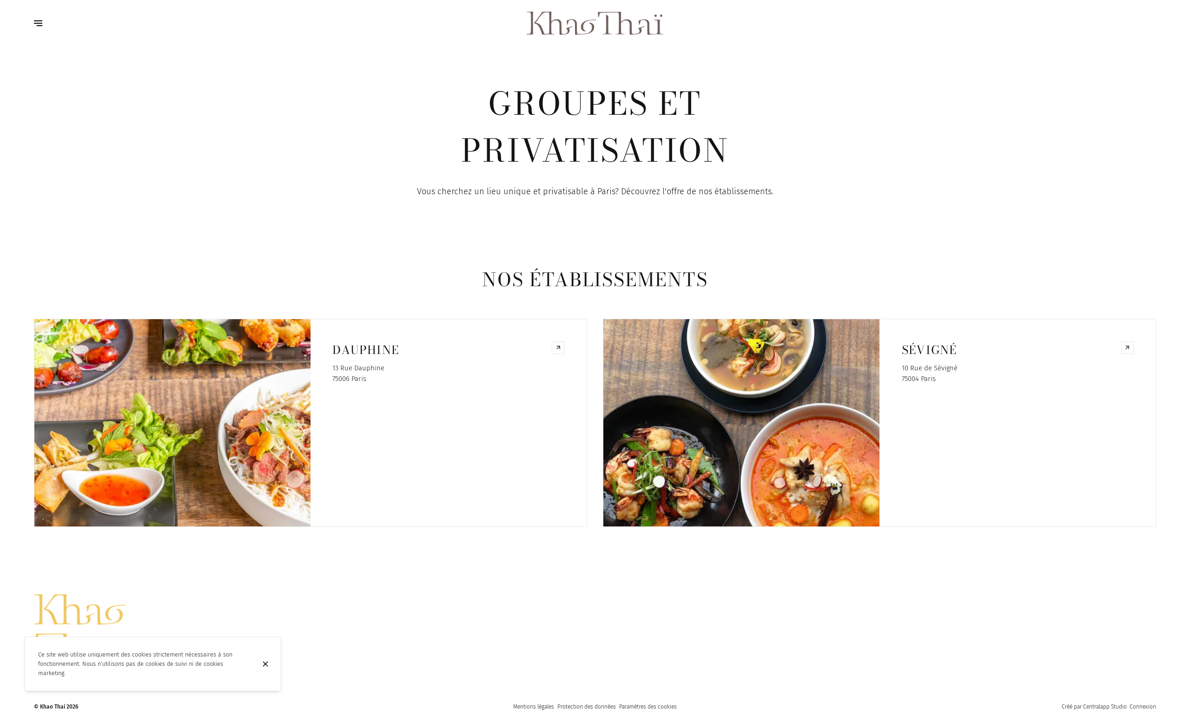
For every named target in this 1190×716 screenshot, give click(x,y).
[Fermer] (265, 664)
